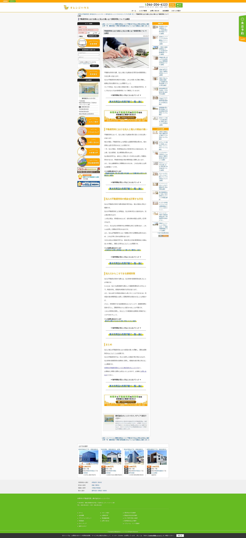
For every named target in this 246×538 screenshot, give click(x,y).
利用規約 (81, 520)
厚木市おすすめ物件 (130, 512)
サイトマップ (82, 523)
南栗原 (161, 471)
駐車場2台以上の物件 (130, 520)
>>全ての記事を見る (163, 233)
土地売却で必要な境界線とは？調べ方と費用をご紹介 (123, 250)
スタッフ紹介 (105, 512)
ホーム (81, 512)
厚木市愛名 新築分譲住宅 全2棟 (110, 449)
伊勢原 (100, 490)
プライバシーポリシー (85, 518)
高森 (93, 485)
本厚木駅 (85, 473)
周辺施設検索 (105, 518)
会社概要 (81, 515)
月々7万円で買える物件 (131, 518)
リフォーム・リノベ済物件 (132, 523)
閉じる (180, 535)
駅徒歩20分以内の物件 (131, 515)
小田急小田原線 (96, 488)
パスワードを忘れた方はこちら (85, 63)
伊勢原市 (94, 482)
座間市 (157, 471)
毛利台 (92, 471)
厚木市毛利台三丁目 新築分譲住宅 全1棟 (90, 449)
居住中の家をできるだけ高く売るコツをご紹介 (120, 321)
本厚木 (105, 490)
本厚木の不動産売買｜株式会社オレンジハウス (93, 498)
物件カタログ (82, 526)
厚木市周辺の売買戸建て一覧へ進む (125, 101)
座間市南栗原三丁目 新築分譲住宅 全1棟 (158, 449)
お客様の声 (105, 515)
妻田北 (97, 485)
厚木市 (89, 471)
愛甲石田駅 (131, 473)
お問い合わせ (105, 520)
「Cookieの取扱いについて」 (155, 535)
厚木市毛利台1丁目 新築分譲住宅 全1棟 (135, 449)
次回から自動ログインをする (88, 62)
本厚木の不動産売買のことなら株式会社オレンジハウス (121, 368)
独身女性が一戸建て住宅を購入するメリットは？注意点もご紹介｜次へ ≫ (129, 26)
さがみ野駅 (154, 473)
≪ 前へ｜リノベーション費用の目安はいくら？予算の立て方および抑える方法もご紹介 (125, 24)
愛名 (115, 471)
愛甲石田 (94, 490)
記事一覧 (105, 26)
